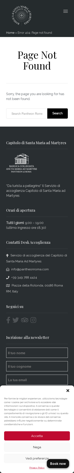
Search (57, 113)
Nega (37, 447)
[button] (68, 391)
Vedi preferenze (37, 458)
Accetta (37, 436)
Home (10, 32)
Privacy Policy (37, 467)
